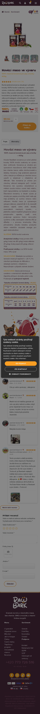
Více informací (20, 358)
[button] (20, 374)
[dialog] (20, 357)
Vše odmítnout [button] (20, 369)
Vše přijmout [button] (21, 363)
